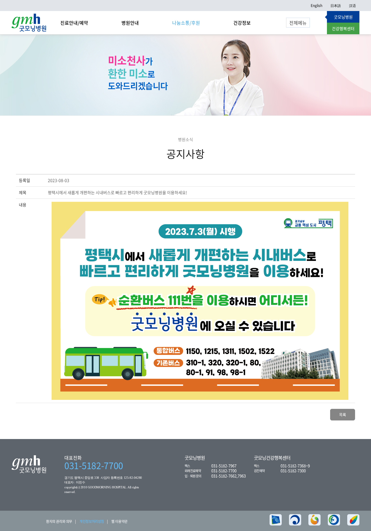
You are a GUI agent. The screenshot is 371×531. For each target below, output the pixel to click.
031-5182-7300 (293, 470)
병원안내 (130, 22)
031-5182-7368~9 (295, 465)
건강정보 (242, 22)
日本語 (335, 5)
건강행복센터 (343, 28)
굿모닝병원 (343, 17)
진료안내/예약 (74, 22)
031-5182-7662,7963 (228, 475)
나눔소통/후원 (186, 22)
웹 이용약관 (119, 521)
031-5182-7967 (224, 465)
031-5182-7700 (93, 465)
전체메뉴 (298, 22)
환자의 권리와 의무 (59, 521)
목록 (342, 414)
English (316, 5)
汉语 (352, 5)
